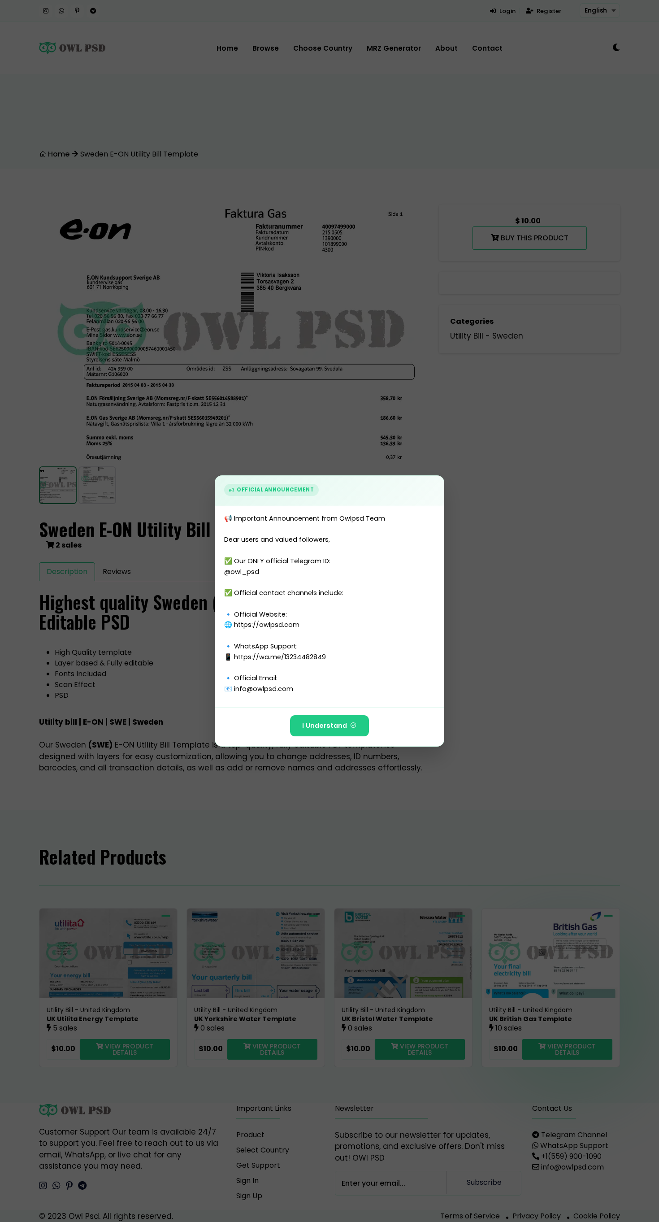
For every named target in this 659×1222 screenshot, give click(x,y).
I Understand (324, 725)
